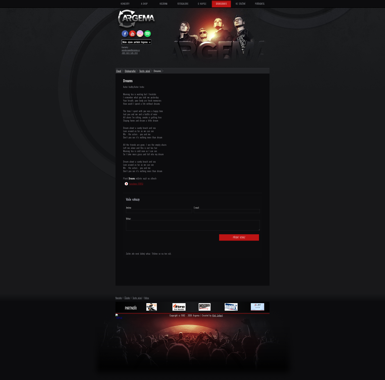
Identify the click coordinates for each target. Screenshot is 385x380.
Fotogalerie (182, 3)
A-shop (144, 3)
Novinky (119, 297)
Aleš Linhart (217, 315)
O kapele (202, 3)
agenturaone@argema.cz (131, 50)
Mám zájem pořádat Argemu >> (137, 42)
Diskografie (221, 3)
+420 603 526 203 (130, 53)
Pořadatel (260, 3)
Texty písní (137, 297)
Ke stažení (240, 3)
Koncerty (125, 3)
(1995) (136, 183)
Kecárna (164, 3)
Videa (146, 297)
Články (127, 297)
